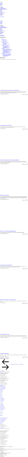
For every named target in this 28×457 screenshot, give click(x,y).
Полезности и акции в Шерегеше (7, 54)
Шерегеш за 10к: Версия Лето (4, 195)
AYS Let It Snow (2, 26)
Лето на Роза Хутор (2, 407)
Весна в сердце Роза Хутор (6, 50)
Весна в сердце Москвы (6, 42)
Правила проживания (2, 420)
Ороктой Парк (2, 32)
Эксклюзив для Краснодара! (4, 353)
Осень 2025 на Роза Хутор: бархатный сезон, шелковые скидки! (9, 90)
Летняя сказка (4, 39)
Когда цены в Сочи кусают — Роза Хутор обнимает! (8, 299)
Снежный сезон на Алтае (6, 47)
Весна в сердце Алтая (5, 45)
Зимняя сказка (4, 43)
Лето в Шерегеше (2, 398)
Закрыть (1, 447)
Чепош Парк (1, 13)
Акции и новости (5, 40)
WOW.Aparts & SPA (2, 12)
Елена (1, 11)
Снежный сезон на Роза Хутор (6, 52)
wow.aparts (1, 397)
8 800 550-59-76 (2, 371)
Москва (1, 23)
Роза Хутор (1, 21)
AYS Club (1, 29)
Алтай (1, 4)
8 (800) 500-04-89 (2, 16)
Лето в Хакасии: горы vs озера (4, 334)
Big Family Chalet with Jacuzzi (3, 27)
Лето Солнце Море (5, 51)
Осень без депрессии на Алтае (6, 46)
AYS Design (1, 7)
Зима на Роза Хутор (2, 408)
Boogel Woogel (2, 406)
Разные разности (5, 41)
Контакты (1, 390)
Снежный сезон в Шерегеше (6, 55)
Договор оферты (2, 389)
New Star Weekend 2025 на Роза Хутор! (6, 125)
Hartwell (1, 15)
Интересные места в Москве (6, 44)
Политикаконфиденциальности (2, 385)
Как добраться (2, 409)
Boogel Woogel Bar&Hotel (3, 8)
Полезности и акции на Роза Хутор (7, 49)
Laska (1, 10)
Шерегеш (1, 3)
